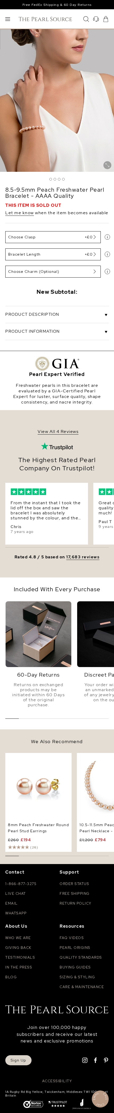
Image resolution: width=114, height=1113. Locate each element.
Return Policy (75, 903)
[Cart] (106, 19)
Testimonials (20, 957)
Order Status (74, 884)
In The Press (18, 967)
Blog (11, 977)
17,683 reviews (82, 557)
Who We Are (18, 938)
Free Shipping (75, 893)
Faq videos (72, 938)
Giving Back (18, 947)
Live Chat (15, 893)
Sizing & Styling (77, 977)
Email (11, 903)
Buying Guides (75, 967)
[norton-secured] (33, 1104)
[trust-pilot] (58, 1104)
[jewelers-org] (81, 1104)
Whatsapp (16, 913)
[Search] (86, 19)
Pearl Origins (75, 947)
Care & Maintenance (82, 987)
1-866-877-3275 (20, 884)
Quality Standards (81, 957)
